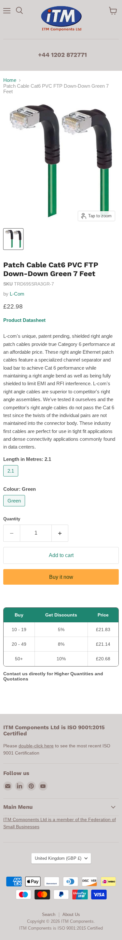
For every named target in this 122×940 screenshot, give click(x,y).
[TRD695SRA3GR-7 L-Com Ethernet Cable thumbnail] (13, 239)
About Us (71, 914)
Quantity (11, 518)
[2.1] (11, 478)
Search (48, 914)
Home (9, 80)
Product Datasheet (24, 320)
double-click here (36, 745)
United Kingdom (58, 858)
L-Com (17, 294)
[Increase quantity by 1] (60, 533)
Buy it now (61, 577)
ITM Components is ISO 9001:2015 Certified (61, 928)
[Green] (15, 508)
